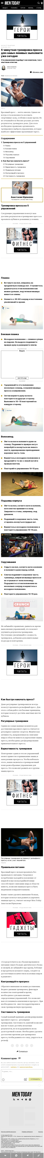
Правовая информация (27, 1131)
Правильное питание (11, 75)
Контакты (40, 1131)
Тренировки (11, 45)
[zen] (26, 1099)
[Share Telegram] (27, 1155)
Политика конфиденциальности (8, 1131)
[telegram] (22, 1099)
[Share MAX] (16, 1155)
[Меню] (2, 3)
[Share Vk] (5, 1155)
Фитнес (3, 45)
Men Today (12, 3)
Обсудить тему (38, 72)
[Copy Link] (38, 1155)
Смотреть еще (22, 378)
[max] (30, 1099)
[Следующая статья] (22, 1085)
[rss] (14, 1099)
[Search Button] (38, 3)
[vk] (18, 1099)
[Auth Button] (42, 3)
